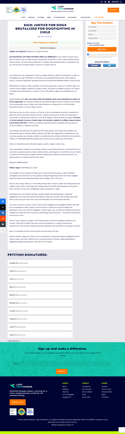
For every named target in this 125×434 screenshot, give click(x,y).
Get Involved (85, 17)
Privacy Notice (107, 392)
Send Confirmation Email (97, 45)
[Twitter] (109, 65)
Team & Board (87, 392)
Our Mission (72, 17)
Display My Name (94, 43)
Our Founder (86, 389)
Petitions (31, 17)
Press (49, 17)
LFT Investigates (59, 17)
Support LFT (66, 397)
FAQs (104, 394)
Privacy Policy (92, 56)
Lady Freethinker (46, 37)
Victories (40, 17)
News (23, 17)
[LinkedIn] (3, 213)
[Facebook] (94, 65)
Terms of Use (106, 389)
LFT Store (99, 17)
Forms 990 (86, 397)
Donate (113, 10)
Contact (104, 386)
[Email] (3, 224)
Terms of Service (114, 54)
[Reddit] (3, 218)
